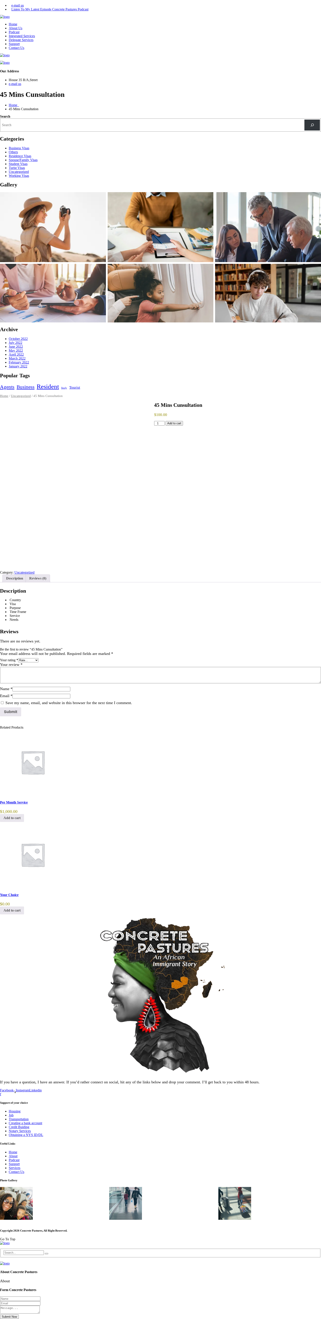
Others (13, 152)
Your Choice (9, 895)
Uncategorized (19, 172)
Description (14, 578)
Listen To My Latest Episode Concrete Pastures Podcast (49, 9)
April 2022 (16, 354)
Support (14, 44)
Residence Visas (20, 156)
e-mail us (17, 5)
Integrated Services (22, 36)
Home (13, 24)
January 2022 (18, 366)
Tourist (74, 387)
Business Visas (19, 148)
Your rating (9, 660)
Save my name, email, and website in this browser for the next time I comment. (68, 703)
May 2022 (16, 350)
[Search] (312, 125)
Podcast (14, 32)
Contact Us (16, 48)
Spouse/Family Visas (23, 160)
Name (6, 689)
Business (26, 387)
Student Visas (18, 164)
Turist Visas (17, 168)
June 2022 (16, 346)
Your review (11, 664)
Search (5, 116)
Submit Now (9, 1316)
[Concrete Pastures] (5, 17)
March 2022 (17, 358)
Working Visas (19, 175)
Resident (48, 386)
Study (64, 388)
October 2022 (18, 339)
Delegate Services (21, 40)
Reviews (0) (37, 578)
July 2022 (15, 343)
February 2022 (19, 362)
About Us (15, 28)
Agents (7, 387)
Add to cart (174, 423)
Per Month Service (14, 802)
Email (6, 696)
